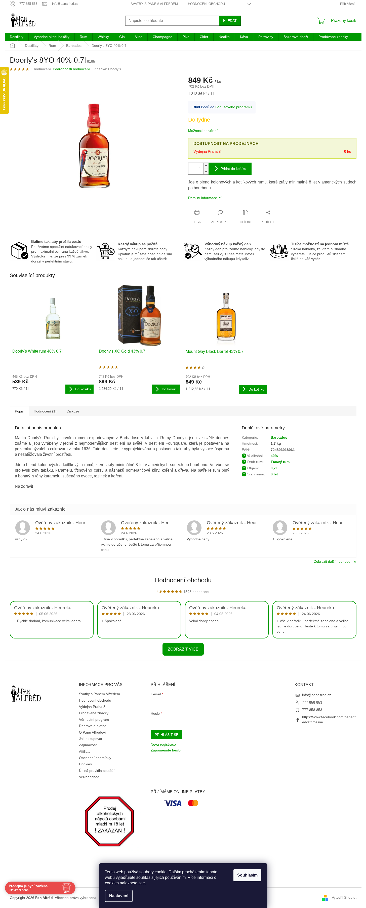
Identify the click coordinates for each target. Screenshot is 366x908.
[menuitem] (16, 37)
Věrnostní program (94, 719)
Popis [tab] (19, 411)
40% (274, 456)
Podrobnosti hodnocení (71, 69)
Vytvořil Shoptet (344, 897)
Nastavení (118, 896)
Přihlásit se (166, 735)
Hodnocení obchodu (206, 4)
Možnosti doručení (203, 131)
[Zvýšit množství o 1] (206, 166)
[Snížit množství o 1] (206, 171)
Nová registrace (163, 744)
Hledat (230, 21)
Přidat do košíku (233, 169)
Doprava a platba (92, 726)
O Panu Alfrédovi (92, 732)
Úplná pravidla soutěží (96, 771)
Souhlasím (247, 875)
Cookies (85, 764)
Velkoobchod (89, 777)
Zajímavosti (88, 745)
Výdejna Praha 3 (92, 707)
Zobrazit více (183, 649)
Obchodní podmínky (95, 758)
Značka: (107, 69)
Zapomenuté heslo (166, 750)
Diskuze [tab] (73, 411)
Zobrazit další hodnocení (333, 561)
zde (141, 883)
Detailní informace (202, 198)
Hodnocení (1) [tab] (45, 411)
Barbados (279, 437)
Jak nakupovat (90, 739)
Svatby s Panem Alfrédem (154, 4)
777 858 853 (312, 702)
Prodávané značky (93, 713)
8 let (274, 474)
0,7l (274, 468)
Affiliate (85, 751)
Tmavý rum (280, 462)
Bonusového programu (233, 107)
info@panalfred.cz (316, 695)
